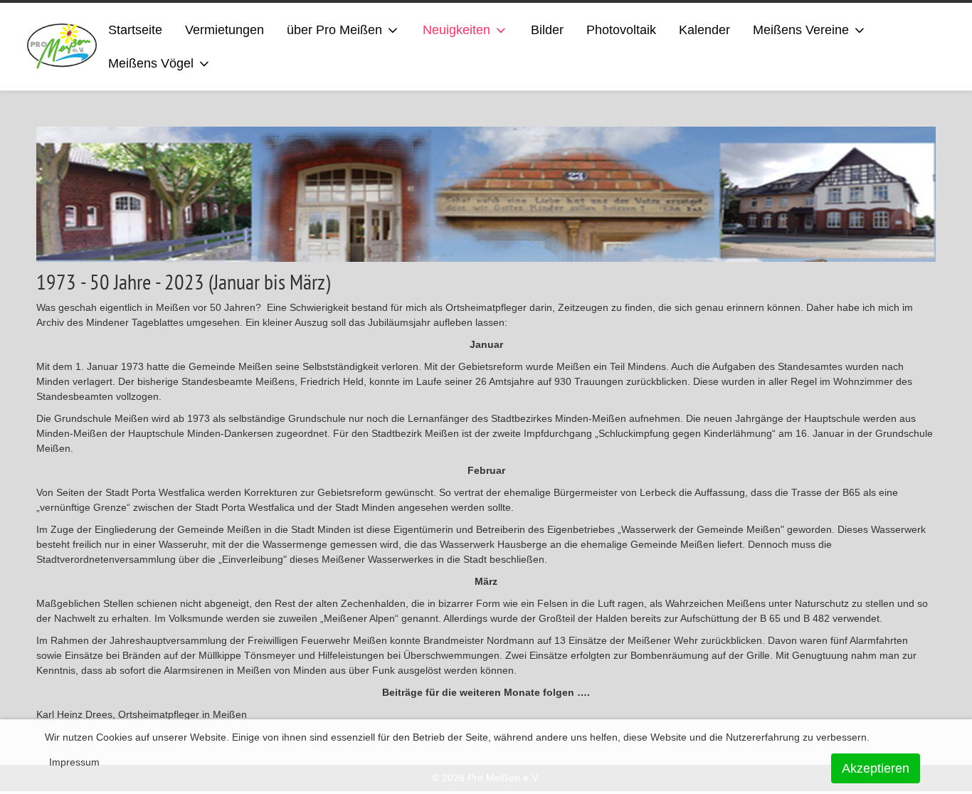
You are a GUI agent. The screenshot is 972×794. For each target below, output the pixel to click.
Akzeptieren (875, 768)
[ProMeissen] (62, 46)
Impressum (74, 762)
